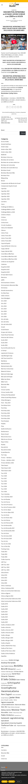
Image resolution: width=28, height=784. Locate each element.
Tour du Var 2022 (6, 544)
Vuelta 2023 (4, 617)
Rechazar (11, 781)
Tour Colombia (5, 494)
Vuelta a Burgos (5, 635)
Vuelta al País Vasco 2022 (8, 651)
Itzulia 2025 (4, 342)
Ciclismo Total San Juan (7, 671)
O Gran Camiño (5, 390)
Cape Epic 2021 (5, 191)
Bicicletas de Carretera (7, 160)
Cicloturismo (4, 222)
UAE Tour (3, 562)
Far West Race (5, 293)
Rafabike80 (5, 718)
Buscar (3, 130)
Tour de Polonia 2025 (7, 523)
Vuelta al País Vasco (6, 648)
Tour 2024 (4, 486)
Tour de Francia (5, 502)
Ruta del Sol (4, 447)
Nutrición (3, 387)
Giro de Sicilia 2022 (6, 324)
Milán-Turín (4, 382)
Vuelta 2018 (4, 604)
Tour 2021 (4, 478)
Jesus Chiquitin (5, 700)
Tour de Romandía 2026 (8, 531)
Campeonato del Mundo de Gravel (10, 183)
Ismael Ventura (5, 697)
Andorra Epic (4, 147)
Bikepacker (12, 669)
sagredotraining (17, 718)
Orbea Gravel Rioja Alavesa (8, 397)
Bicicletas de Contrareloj (8, 165)
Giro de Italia (4, 319)
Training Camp (5, 549)
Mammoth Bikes (20, 704)
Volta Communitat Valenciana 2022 (11, 598)
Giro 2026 (4, 316)
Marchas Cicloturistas (7, 369)
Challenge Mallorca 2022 (8, 209)
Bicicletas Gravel (5, 170)
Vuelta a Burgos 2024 (7, 638)
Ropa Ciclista (4, 442)
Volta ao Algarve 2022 (7, 596)
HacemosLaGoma (10, 691)
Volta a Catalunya (6, 585)
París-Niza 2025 (5, 416)
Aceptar (4, 781)
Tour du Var (4, 541)
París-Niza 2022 (5, 410)
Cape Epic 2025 (5, 196)
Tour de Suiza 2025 (6, 538)
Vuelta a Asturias (6, 627)
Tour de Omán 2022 (6, 517)
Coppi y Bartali (5, 248)
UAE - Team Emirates (19, 725)
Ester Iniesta (20, 680)
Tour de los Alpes (6, 510)
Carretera (14, 10)
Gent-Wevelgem (5, 298)
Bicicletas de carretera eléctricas (10, 162)
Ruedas (3, 444)
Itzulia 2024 (4, 340)
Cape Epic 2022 (5, 194)
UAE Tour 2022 (5, 567)
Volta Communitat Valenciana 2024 (11, 601)
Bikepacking (4, 178)
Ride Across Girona (6, 439)
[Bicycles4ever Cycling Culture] (14, 4)
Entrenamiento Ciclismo (8, 282)
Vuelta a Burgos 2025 (7, 640)
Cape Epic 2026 (5, 199)
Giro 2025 (4, 314)
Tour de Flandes (5, 499)
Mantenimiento (5, 363)
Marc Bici (4, 707)
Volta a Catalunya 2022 (7, 588)
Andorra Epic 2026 (6, 152)
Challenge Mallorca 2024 (8, 212)
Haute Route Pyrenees (7, 335)
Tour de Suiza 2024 (6, 536)
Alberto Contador (4, 660)
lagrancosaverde (7, 702)
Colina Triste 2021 (6, 235)
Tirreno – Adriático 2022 (8, 460)
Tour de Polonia (5, 520)
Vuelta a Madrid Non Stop (8, 645)
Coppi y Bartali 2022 (6, 251)
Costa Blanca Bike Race (7, 254)
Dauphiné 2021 (5, 269)
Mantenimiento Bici (6, 366)
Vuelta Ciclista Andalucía (8, 653)
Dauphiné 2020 (5, 267)
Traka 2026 (4, 557)
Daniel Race (16, 674)
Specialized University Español (11, 723)
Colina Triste (4, 233)
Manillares (4, 361)
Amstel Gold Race (6, 144)
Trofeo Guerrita (5, 559)
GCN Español (13, 682)
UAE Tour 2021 (5, 564)
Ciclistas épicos (18, 671)
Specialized (5, 721)
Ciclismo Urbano (5, 214)
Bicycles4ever (14, 21)
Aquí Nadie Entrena (7, 666)
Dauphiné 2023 (5, 272)
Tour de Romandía (6, 525)
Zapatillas (3, 656)
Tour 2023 (4, 483)
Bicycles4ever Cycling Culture (9, 93)
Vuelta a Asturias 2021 (7, 630)
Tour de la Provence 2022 (8, 507)
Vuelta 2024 (4, 619)
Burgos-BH (19, 669)
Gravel (3, 327)
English (3, 770)
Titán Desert (4, 465)
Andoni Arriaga (14, 660)
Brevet (3, 181)
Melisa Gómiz (6, 710)
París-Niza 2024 (5, 413)
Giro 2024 (4, 311)
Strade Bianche (5, 452)
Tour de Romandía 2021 (8, 528)
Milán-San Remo (5, 379)
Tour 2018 (4, 473)
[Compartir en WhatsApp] (7, 107)
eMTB (2, 280)
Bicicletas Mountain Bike (8, 173)
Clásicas (3, 230)
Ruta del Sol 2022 (6, 450)
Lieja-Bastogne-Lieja (6, 356)
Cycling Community (6, 674)
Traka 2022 (4, 554)
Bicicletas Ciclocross (6, 157)
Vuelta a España (5, 643)
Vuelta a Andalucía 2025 (7, 625)
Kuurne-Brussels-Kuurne (8, 348)
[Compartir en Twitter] (12, 107)
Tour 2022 (4, 481)
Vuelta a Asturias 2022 (7, 632)
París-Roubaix (5, 421)
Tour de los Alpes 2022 (7, 512)
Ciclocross (4, 220)
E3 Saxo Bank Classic (7, 275)
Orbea (10, 712)
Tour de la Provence (6, 504)
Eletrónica (4, 277)
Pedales (3, 423)
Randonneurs (5, 431)
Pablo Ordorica (7, 715)
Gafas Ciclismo (5, 295)
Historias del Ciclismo (7, 337)
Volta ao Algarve (5, 593)
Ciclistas (3, 217)
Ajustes (18, 781)
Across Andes (5, 141)
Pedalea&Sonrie (17, 715)
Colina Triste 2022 (6, 238)
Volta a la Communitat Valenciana (10, 591)
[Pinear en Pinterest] (18, 107)
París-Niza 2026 (5, 418)
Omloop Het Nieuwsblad (8, 395)
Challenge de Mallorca (7, 207)
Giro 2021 (4, 303)
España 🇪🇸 (4, 767)
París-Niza (4, 408)
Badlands (3, 154)
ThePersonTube (7, 725)
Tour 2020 (4, 476)
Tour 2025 (4, 489)
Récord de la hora (6, 437)
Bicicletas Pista (5, 175)
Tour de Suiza (5, 533)
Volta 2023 (4, 580)
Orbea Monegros (6, 400)
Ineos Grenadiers (16, 694)
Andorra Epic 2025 (6, 149)
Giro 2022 (4, 306)
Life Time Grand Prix (6, 358)
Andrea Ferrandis (8, 662)
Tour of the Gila (5, 546)
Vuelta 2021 (4, 612)
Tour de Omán (5, 515)
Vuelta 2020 (4, 609)
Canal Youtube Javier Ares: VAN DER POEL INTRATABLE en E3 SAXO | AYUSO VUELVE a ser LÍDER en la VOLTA (13, 55)
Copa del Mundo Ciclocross (8, 246)
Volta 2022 (4, 578)
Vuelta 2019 (4, 606)
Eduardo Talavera (7, 676)
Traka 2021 (4, 551)
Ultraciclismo (5, 572)
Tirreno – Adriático (6, 457)
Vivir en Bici (3, 727)
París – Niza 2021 (6, 403)
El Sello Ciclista (8, 679)
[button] (2, 5)
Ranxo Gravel (5, 434)
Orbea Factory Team (17, 712)
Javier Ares (14, 72)
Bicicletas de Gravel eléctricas (9, 167)
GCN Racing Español (6, 685)
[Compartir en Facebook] (10, 107)
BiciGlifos (18, 665)
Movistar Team (18, 709)
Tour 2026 (4, 491)
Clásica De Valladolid (7, 228)
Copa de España (5, 243)
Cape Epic (4, 188)
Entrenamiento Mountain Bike (9, 285)
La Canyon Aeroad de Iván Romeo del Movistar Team (21, 120)
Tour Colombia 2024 (6, 497)
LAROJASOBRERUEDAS (7, 704)
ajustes (13, 777)
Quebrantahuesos (6, 429)
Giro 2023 (4, 309)
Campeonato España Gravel (9, 186)
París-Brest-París (6, 405)
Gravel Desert (5, 329)
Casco (2, 204)
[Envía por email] (15, 107)
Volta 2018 (4, 575)
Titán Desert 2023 (6, 470)
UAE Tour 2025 (5, 570)
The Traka (4, 455)
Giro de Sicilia (5, 322)
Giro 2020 (4, 301)
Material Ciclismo (6, 371)
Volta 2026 (4, 583)
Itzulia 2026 (4, 345)
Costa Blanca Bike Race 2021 (9, 256)
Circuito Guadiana (6, 225)
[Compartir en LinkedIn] (20, 107)
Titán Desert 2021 (6, 468)
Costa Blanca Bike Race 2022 (9, 259)
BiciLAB (4, 669)
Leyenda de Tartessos (7, 353)
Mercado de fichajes (6, 376)
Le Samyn (3, 350)
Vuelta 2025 (4, 622)
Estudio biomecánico (7, 290)
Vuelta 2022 (4, 614)
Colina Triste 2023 (6, 241)
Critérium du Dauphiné (7, 261)
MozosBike (4, 712)
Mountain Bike (5, 384)
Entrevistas (4, 288)
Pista (2, 426)
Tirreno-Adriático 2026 (7, 463)
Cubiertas (4, 264)
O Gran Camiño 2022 (7, 392)
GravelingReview (8, 688)
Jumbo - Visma (13, 700)
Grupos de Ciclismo (6, 332)
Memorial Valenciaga (7, 374)
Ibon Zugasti (6, 694)
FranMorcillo (4, 683)
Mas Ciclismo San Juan (14, 707)
